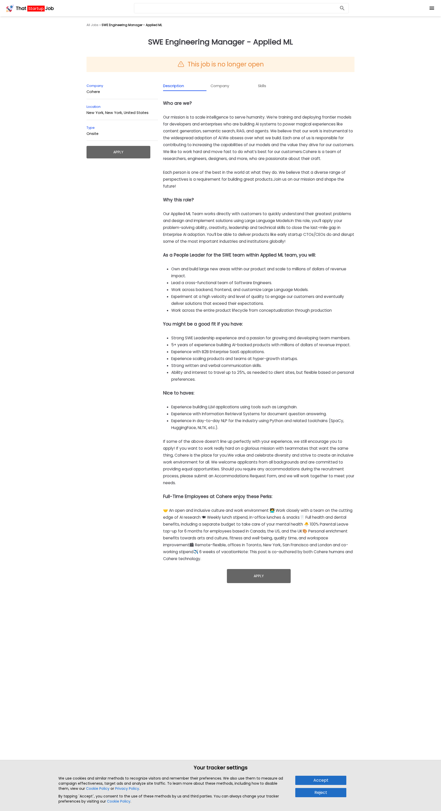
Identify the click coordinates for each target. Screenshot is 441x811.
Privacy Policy (127, 788)
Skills (262, 85)
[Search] (342, 8)
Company (220, 85)
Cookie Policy (97, 788)
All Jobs (93, 25)
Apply (118, 152)
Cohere (93, 91)
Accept (320, 780)
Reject (320, 792)
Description (173, 85)
